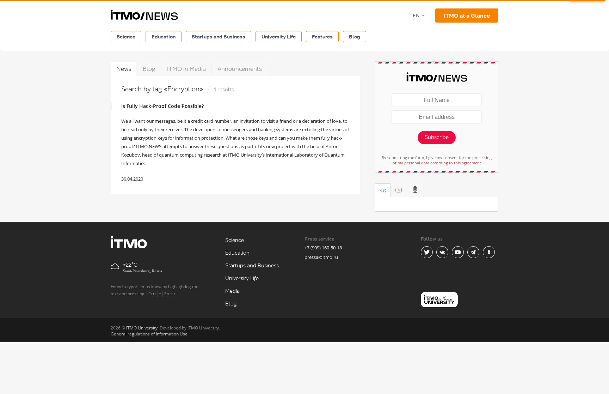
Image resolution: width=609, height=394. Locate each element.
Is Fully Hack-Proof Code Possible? (162, 106)
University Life (279, 37)
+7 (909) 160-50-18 (323, 247)
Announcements (239, 69)
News (123, 69)
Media (232, 291)
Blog (354, 37)
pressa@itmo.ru (321, 257)
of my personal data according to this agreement (437, 162)
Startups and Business (218, 37)
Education (164, 37)
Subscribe (437, 137)
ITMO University (142, 328)
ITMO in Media (186, 69)
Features (322, 37)
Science (126, 37)
